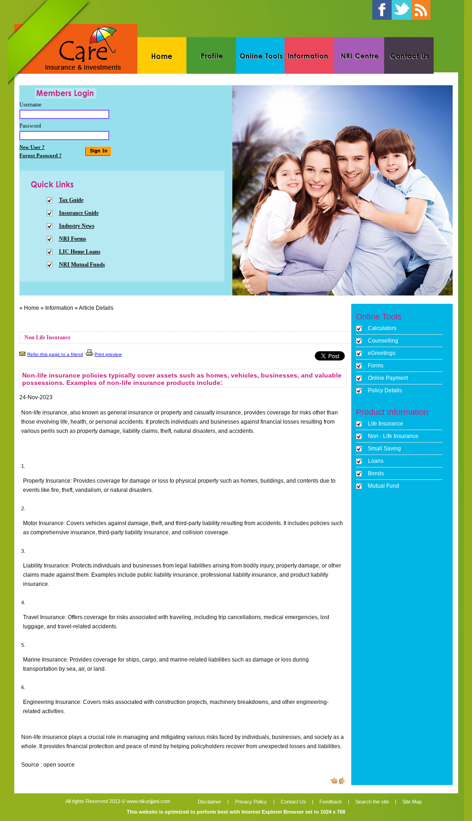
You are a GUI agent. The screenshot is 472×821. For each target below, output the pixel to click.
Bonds (376, 473)
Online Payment (388, 378)
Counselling (383, 340)
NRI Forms (72, 239)
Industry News (76, 226)
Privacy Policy (251, 801)
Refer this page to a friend (55, 354)
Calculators (382, 328)
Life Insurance (385, 423)
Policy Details (385, 390)
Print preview (108, 354)
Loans (376, 461)
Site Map (411, 801)
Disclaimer (209, 801)
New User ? (32, 147)
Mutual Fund (383, 486)
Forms (376, 365)
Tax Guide (71, 200)
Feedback (330, 801)
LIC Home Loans (79, 251)
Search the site (372, 801)
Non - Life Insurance (393, 436)
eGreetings (381, 353)
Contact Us (293, 801)
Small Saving (384, 448)
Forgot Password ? (40, 155)
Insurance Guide (79, 213)
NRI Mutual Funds (82, 264)
